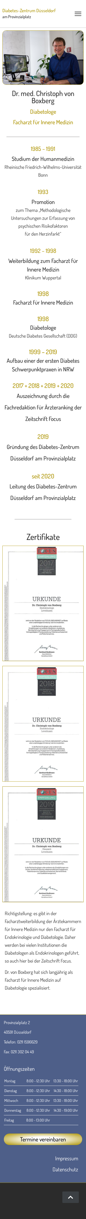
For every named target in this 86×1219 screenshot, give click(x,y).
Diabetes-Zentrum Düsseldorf (29, 10)
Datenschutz (65, 1169)
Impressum (66, 1158)
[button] (78, 13)
